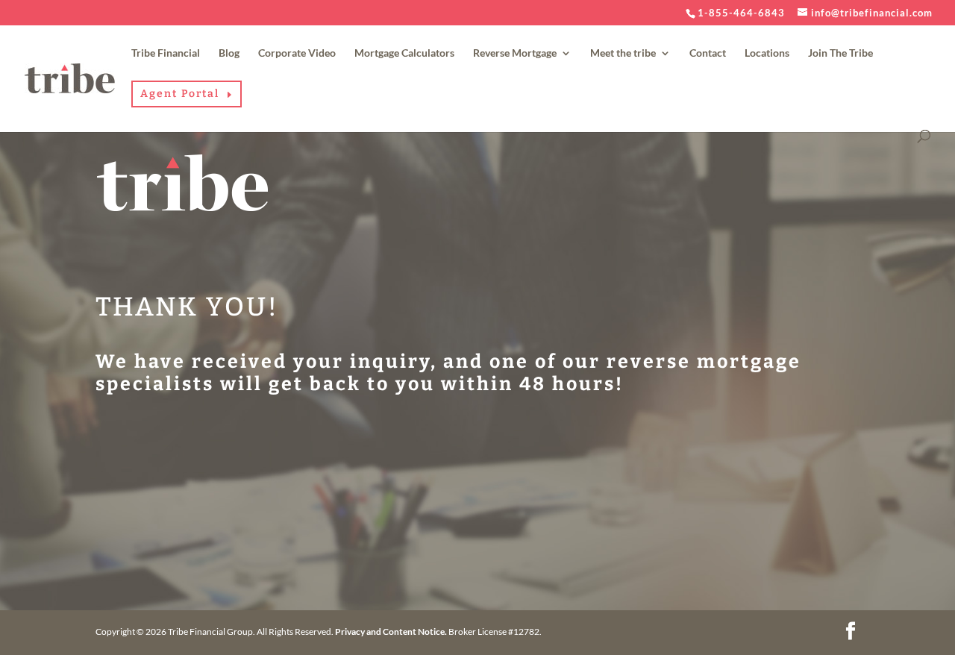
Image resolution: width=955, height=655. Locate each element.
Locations (767, 53)
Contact (707, 53)
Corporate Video (297, 53)
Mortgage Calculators (404, 53)
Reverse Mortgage (515, 53)
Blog (229, 53)
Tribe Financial (165, 53)
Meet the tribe (623, 53)
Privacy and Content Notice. (391, 631)
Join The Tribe (840, 53)
